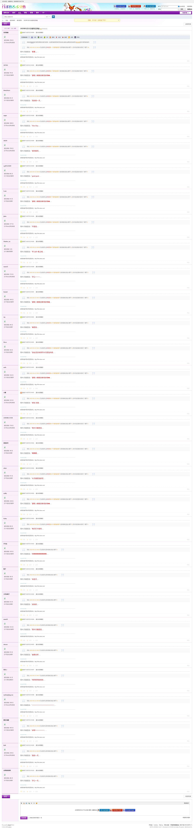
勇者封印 (6, 443)
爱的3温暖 (6, 720)
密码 (159, 9)
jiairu (5, 216)
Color (24, 803)
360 (47, 37)
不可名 (5, 544)
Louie (5, 191)
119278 (5, 140)
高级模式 (186, 803)
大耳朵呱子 (7, 594)
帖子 (47, 16)
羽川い (5, 669)
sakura (9, 827)
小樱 (5, 392)
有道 (59, 37)
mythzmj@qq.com (8, 695)
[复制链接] (44, 28)
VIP (43, 12)
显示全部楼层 (39, 32)
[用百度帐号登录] (120, 7)
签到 (13, 12)
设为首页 (4, 1)
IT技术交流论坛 (174, 825)
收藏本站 (10, 1)
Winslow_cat (7, 241)
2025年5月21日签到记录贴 (31, 20)
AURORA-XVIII (8, 418)
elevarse (6, 644)
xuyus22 (6, 266)
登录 (90, 810)
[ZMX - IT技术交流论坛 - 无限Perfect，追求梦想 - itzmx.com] (14, 9)
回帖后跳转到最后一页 (36, 817)
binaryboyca (7, 90)
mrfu (5, 367)
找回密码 (189, 6)
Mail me (161, 825)
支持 (30, 86)
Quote (32, 803)
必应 (72, 37)
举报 (188, 61)
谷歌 (41, 37)
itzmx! (9, 825)
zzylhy (5, 493)
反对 (36, 86)
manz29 (6, 619)
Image (26, 803)
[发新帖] (6, 23)
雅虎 (65, 37)
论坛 (19, 12)
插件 (37, 12)
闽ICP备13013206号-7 (185, 825)
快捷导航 (184, 12)
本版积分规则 (186, 817)
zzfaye (5, 468)
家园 (31, 12)
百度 (35, 37)
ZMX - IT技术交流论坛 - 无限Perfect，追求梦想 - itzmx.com (3, 20)
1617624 (6, 65)
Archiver (156, 825)
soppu (5, 115)
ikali (5, 745)
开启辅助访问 (191, 1)
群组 (25, 12)
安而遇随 (6, 32)
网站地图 (166, 825)
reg (4, 317)
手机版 (150, 825)
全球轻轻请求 (7, 770)
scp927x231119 (7, 166)
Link (29, 803)
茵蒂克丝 (6, 12)
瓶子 (5, 569)
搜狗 (53, 37)
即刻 (78, 37)
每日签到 (19, 20)
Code (34, 803)
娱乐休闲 (12, 20)
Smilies (37, 803)
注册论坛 (189, 9)
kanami (5, 292)
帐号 (159, 6)
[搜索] (53, 17)
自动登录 (182, 6)
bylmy (5, 518)
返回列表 (188, 24)
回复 (24, 61)
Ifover (5, 342)
